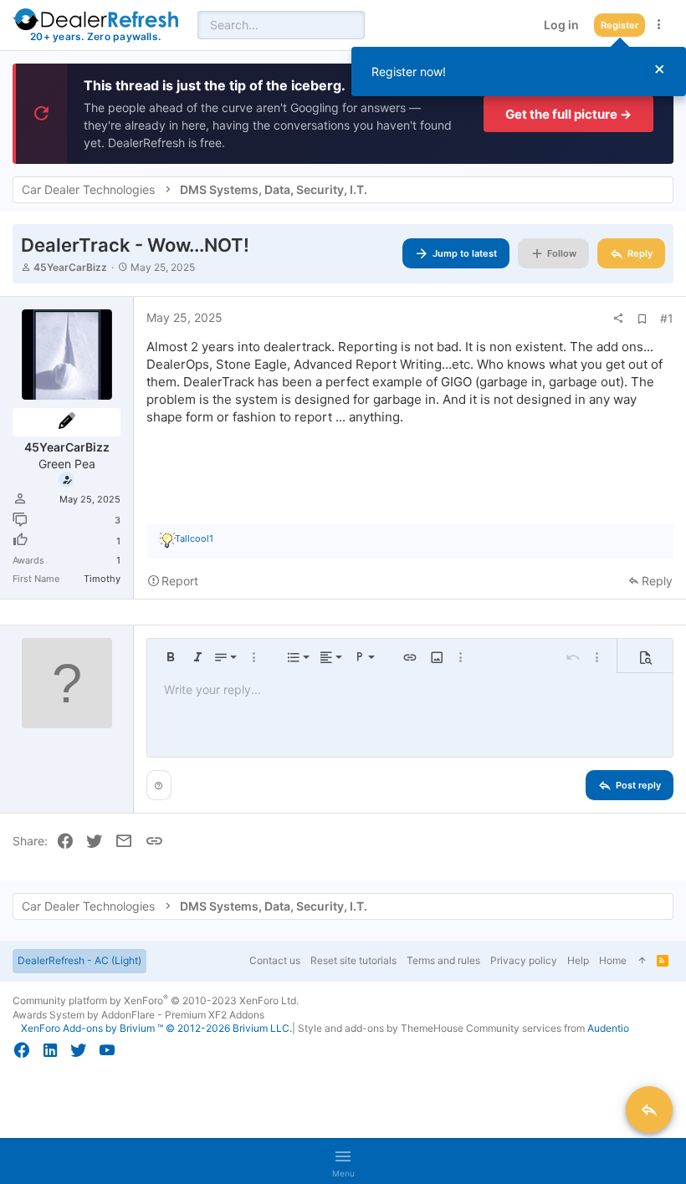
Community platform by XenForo (156, 1000)
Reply (657, 581)
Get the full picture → (568, 114)
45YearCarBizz (70, 267)
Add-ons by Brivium (156, 1028)
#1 (666, 318)
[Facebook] (22, 1050)
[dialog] (518, 71)
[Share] (618, 318)
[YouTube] (107, 1050)
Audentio (608, 1028)
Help (578, 960)
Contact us (274, 960)
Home (613, 960)
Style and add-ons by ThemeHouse (380, 1028)
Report (179, 581)
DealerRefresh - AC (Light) (79, 960)
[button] (170, 657)
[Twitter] (78, 1050)
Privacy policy (523, 960)
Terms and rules (443, 960)
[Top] (642, 961)
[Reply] (649, 1109)
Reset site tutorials (353, 960)
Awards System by (138, 1014)
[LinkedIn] (50, 1050)
